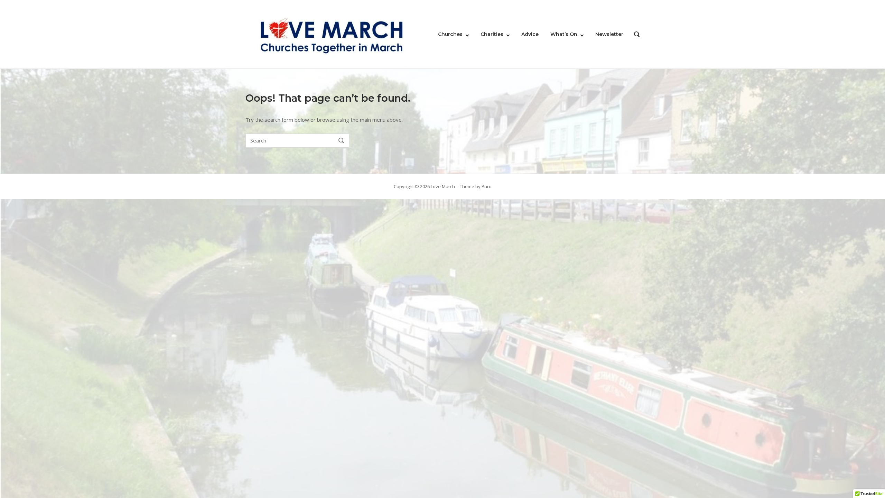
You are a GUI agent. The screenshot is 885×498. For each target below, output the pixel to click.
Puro (487, 186)
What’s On (563, 34)
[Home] (331, 33)
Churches (450, 34)
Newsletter (609, 34)
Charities (492, 34)
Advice (530, 34)
